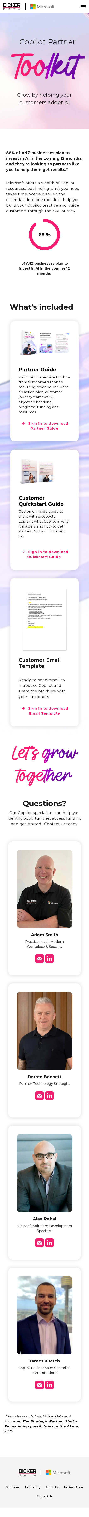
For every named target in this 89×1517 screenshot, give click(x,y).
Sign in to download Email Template (47, 711)
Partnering (32, 1487)
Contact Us (44, 1496)
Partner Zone (73, 1487)
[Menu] (83, 6)
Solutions (12, 1487)
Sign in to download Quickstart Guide (47, 554)
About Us (52, 1487)
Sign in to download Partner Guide (47, 426)
